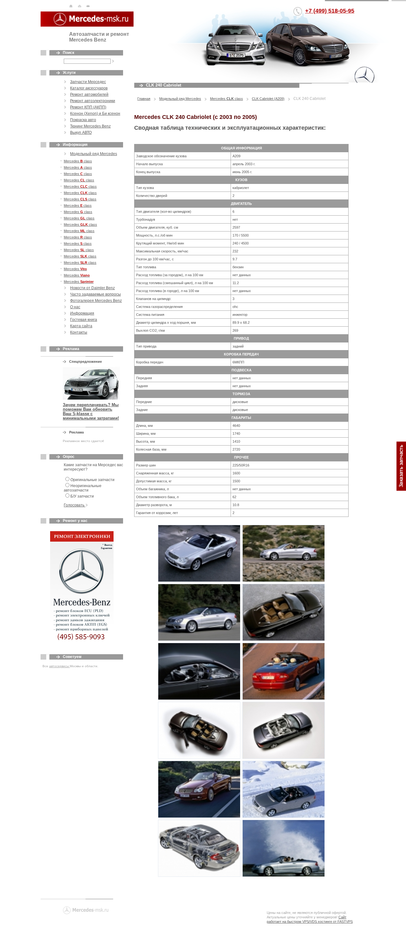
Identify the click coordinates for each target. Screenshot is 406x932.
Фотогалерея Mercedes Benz (96, 300)
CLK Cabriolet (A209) (268, 99)
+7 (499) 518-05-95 (329, 11)
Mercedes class (78, 161)
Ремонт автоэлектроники (92, 101)
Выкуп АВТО (81, 132)
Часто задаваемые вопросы (95, 294)
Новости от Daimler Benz (92, 288)
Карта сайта (81, 326)
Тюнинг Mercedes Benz (90, 126)
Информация (82, 313)
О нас (75, 307)
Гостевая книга (83, 319)
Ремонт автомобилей (89, 94)
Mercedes (75, 269)
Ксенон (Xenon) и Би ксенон (95, 113)
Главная (143, 99)
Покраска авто (83, 120)
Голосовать (74, 505)
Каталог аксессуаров (89, 88)
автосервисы (59, 666)
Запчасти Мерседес (88, 82)
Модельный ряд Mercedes (93, 154)
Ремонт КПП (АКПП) (88, 107)
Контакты (78, 332)
